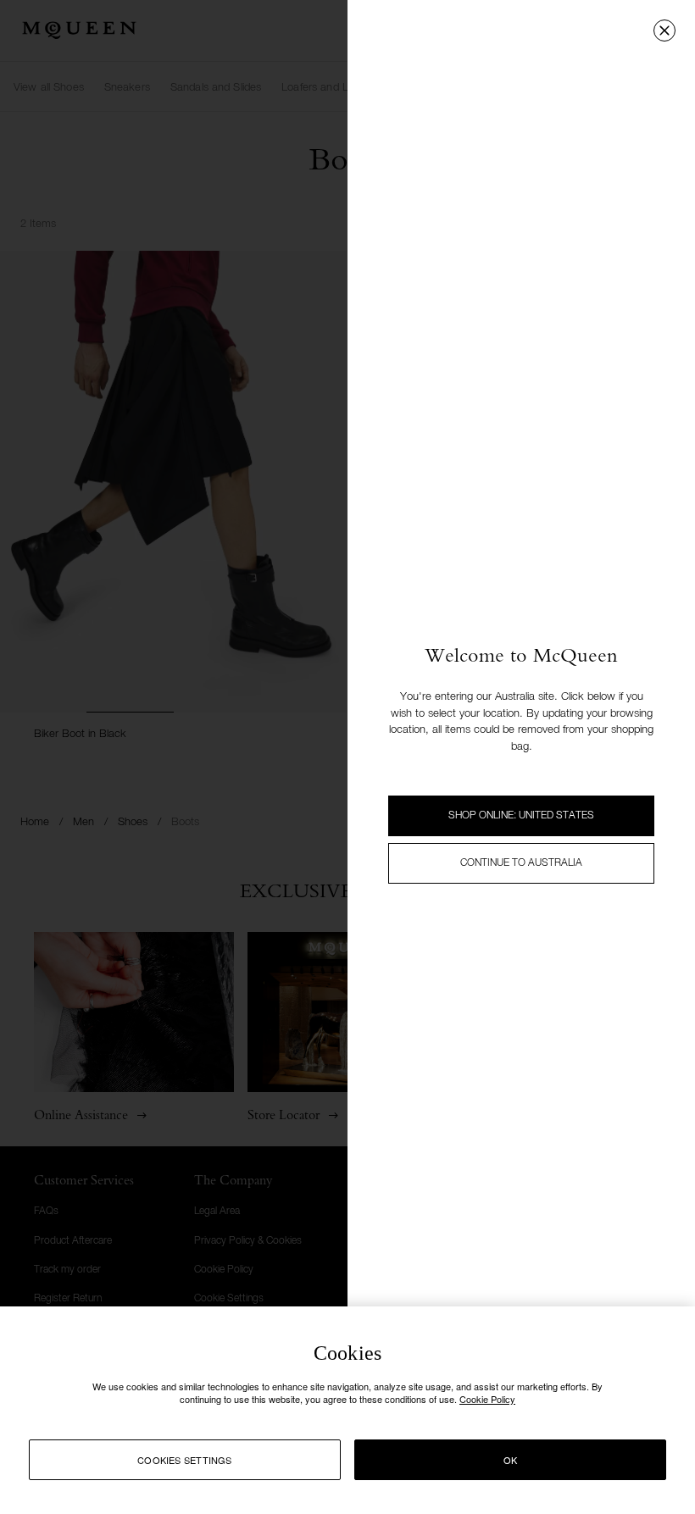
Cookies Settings (184, 1460)
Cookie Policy (487, 1399)
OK (510, 1460)
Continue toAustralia (521, 863)
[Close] (664, 30)
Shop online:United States (521, 816)
